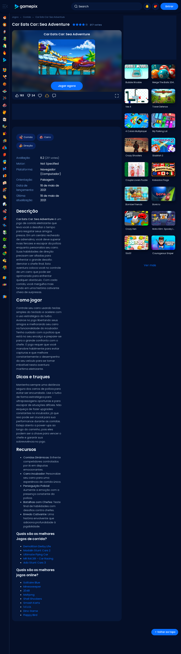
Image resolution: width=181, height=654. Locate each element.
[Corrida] (4, 211)
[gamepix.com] (26, 6)
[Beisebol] (4, 77)
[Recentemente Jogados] (4, 24)
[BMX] (4, 98)
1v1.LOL (27, 607)
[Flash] (4, 154)
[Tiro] (4, 225)
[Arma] (4, 168)
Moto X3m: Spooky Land (163, 228)
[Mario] (4, 190)
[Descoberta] (4, 38)
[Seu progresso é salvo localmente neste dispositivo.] (47, 96)
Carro (47, 137)
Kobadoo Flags (160, 180)
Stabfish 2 (157, 155)
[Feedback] (54, 96)
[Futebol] (4, 246)
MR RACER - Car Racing (38, 558)
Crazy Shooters (133, 155)
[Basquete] (4, 84)
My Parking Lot (159, 131)
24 (33, 95)
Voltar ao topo (166, 632)
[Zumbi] (4, 267)
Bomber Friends (133, 204)
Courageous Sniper (162, 253)
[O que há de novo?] (147, 6)
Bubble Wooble (133, 82)
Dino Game (30, 611)
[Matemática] (4, 197)
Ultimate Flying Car (35, 554)
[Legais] (4, 126)
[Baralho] (4, 119)
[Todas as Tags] (4, 277)
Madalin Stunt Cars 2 (36, 550)
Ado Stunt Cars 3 (34, 562)
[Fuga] (4, 140)
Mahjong (28, 594)
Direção (28, 145)
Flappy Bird (30, 615)
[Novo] (4, 45)
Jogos (15, 17)
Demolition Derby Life (37, 546)
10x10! (128, 253)
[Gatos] (4, 112)
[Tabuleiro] (4, 91)
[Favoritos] (155, 6)
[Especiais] (4, 60)
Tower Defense (160, 106)
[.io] (4, 175)
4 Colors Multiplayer (136, 131)
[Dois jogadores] (4, 70)
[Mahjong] (4, 182)
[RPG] (4, 218)
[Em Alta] (4, 52)
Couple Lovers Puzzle (136, 180)
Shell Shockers (32, 599)
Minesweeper (32, 586)
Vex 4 (128, 106)
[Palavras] (4, 260)
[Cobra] (4, 239)
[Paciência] (4, 232)
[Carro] (4, 105)
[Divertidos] (4, 161)
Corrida (27, 17)
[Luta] (4, 147)
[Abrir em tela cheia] (117, 96)
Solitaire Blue (31, 582)
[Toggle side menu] (4, 6)
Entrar (169, 6)
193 (22, 95)
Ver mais (150, 265)
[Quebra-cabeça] (4, 204)
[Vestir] (4, 133)
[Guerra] (4, 253)
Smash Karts (31, 603)
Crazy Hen (130, 228)
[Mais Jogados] (4, 31)
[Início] (4, 17)
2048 (26, 590)
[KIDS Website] (4, 284)
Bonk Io (156, 204)
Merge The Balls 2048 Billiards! (163, 82)
